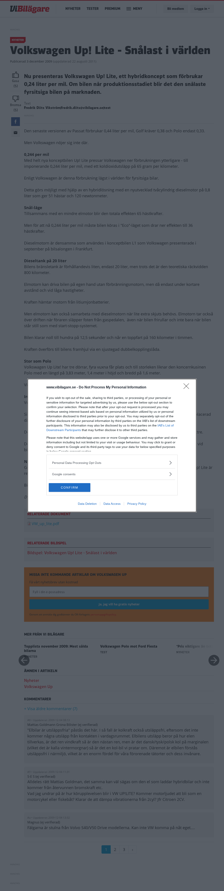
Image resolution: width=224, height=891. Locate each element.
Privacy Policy (136, 503)
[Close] (188, 387)
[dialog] (112, 445)
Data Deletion (87, 503)
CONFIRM (69, 487)
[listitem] (112, 462)
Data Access (112, 503)
